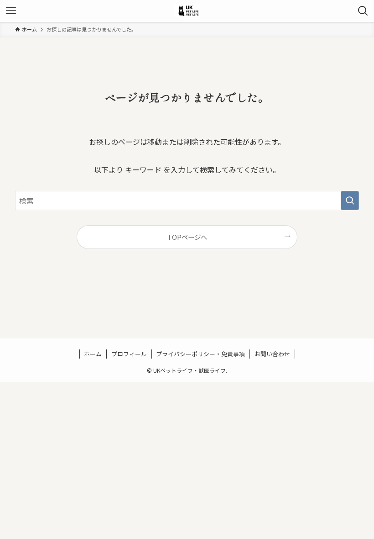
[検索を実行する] (350, 200)
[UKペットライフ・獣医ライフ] (187, 11)
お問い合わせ (272, 353)
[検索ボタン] (363, 11)
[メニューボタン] (11, 11)
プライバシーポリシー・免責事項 (200, 353)
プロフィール (129, 353)
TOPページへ (187, 237)
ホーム (93, 353)
